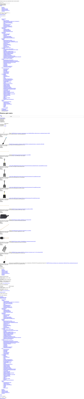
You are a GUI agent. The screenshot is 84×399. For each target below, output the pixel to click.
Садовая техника (6, 29)
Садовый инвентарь (7, 90)
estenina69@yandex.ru (6, 283)
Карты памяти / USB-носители (8, 329)
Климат (3, 339)
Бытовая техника (3, 39)
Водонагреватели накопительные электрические (11, 61)
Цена (1, 115)
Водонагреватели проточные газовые (10, 62)
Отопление (5, 63)
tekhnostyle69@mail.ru (6, 290)
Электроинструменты (7, 310)
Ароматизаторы (6, 72)
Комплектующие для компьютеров (9, 37)
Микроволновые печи (7, 47)
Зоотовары (5, 96)
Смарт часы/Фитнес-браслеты (8, 52)
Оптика (5, 82)
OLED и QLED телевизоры (8, 302)
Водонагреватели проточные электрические (11, 60)
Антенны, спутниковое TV (8, 306)
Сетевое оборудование (7, 36)
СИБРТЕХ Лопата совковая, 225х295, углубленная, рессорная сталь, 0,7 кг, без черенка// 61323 (27, 252)
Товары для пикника (7, 103)
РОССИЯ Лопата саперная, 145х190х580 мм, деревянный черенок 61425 (24, 241)
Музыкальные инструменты (8, 83)
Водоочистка (6, 43)
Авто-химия (5, 351)
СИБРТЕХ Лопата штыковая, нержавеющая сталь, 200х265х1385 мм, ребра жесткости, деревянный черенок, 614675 (31, 133)
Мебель (5, 355)
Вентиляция (5, 65)
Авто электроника (6, 71)
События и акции (4, 271)
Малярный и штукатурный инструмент (10, 88)
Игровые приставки (7, 85)
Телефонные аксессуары (8, 55)
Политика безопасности (5, 10)
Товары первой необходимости (9, 99)
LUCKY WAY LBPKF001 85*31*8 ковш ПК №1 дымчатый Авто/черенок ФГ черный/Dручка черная (25, 176)
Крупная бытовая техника (8, 40)
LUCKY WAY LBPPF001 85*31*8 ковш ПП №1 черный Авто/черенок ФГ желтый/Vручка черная (24, 198)
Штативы (5, 50)
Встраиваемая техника (7, 325)
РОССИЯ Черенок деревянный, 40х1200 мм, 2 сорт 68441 (21, 230)
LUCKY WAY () (2, 118)
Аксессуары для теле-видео (8, 303)
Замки (5, 377)
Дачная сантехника (7, 91)
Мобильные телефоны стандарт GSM (10, 332)
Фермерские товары (7, 373)
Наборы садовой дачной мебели (9, 92)
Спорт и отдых (3, 100)
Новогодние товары (7, 97)
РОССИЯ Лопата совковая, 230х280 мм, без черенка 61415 (21, 219)
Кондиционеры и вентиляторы (8, 340)
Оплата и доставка (5, 8)
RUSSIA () (2, 120)
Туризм (5, 105)
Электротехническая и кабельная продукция (11, 41)
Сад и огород (6, 89)
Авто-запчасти (6, 69)
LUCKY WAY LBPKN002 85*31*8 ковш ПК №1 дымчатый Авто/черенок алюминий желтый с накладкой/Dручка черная (28, 165)
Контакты (3, 11)
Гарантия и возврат (5, 9)
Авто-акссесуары (6, 68)
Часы (4, 77)
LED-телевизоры (6, 20)
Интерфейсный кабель (7, 24)
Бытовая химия (6, 81)
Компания (3, 270)
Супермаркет (4, 109)
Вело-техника (6, 107)
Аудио (4, 23)
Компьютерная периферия (8, 317)
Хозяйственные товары (7, 362)
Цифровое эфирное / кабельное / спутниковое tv (11, 21)
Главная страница (5, 108)
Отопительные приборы (7, 347)
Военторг (5, 98)
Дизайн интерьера (6, 76)
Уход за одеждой (6, 46)
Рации (5, 106)
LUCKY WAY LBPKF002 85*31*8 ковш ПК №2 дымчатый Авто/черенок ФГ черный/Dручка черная (25, 187)
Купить (1, 136)
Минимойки (5, 70)
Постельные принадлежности (8, 79)
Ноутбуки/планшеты (7, 314)
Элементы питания (7, 366)
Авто (2, 67)
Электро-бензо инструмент (4, 28)
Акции (1, 5)
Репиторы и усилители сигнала (9, 57)
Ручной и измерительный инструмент (10, 369)
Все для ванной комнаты (8, 80)
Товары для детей (6, 84)
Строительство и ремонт (7, 87)
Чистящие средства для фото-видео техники (11, 49)
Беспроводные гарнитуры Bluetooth (9, 336)
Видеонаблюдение (7, 25)
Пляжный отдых (6, 102)
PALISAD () (2, 119)
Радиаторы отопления (7, 343)
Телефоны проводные (7, 54)
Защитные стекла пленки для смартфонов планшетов (12, 56)
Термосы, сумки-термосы (8, 384)
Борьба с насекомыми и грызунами (9, 93)
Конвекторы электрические (8, 66)
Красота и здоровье (7, 44)
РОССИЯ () (2, 121)
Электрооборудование (7, 30)
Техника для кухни (6, 42)
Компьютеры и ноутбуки (4, 32)
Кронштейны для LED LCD (8, 26)
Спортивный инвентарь (7, 101)
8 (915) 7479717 (6, 286)
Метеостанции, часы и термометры (9, 321)
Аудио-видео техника (4, 19)
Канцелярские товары (7, 86)
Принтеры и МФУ (6, 34)
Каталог (3, 7)
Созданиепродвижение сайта (3, 297)
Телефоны (3, 328)
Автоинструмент (6, 73)
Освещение (5, 75)
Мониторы (5, 35)
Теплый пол (5, 64)
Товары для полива (7, 94)
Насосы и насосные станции (8, 31)
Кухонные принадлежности (8, 78)
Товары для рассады (7, 95)
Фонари (5, 104)
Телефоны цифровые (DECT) (8, 53)
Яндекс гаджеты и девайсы (8, 58)
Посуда (5, 358)
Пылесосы (5, 45)
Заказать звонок (3, 4)
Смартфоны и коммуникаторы (8, 51)
